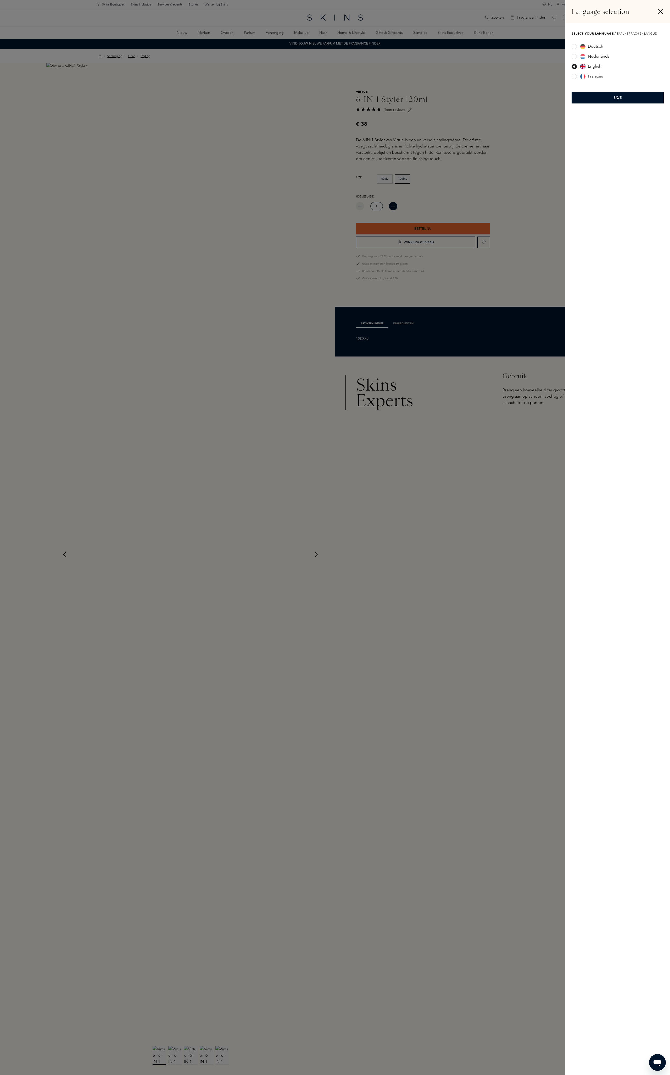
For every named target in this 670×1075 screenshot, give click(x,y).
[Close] (660, 11)
